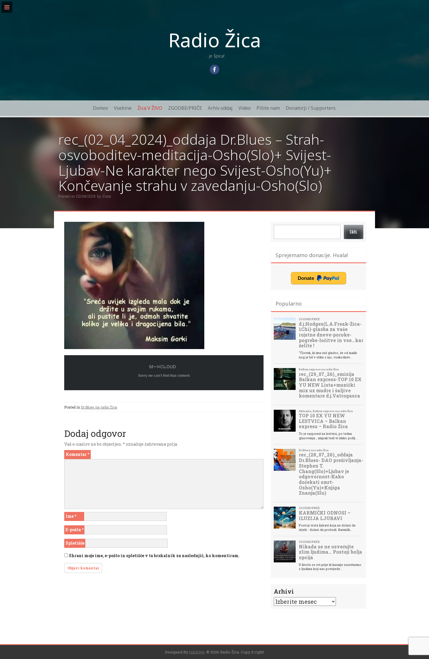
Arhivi (284, 591)
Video (244, 108)
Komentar (77, 454)
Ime (71, 516)
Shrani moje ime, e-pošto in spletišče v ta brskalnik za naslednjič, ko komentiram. (154, 555)
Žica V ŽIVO (149, 108)
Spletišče (75, 543)
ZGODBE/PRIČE (185, 108)
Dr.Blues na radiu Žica (99, 407)
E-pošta (74, 529)
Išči (353, 231)
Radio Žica (214, 40)
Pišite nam (268, 108)
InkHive (197, 652)
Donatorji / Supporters (311, 108)
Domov (100, 108)
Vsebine (123, 108)
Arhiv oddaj (220, 108)
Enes (106, 196)
